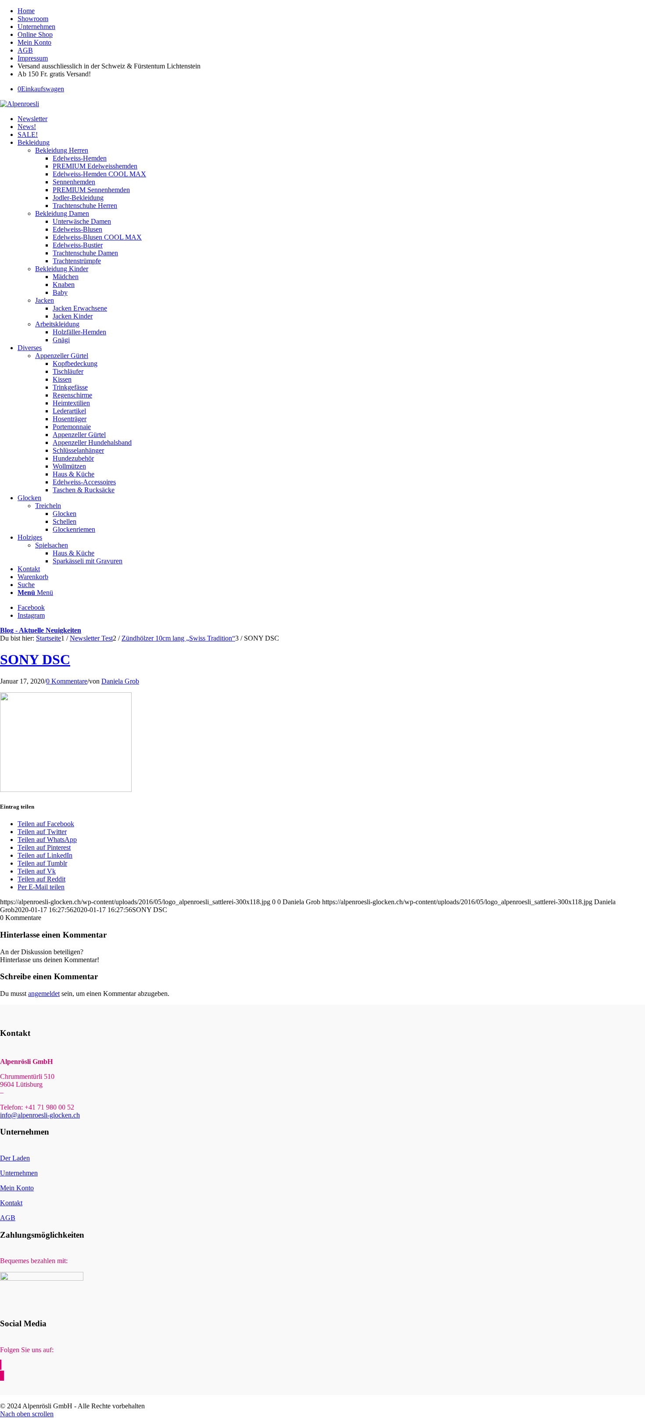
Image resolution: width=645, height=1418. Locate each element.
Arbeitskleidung (57, 324)
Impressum (33, 58)
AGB (25, 50)
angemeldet (44, 993)
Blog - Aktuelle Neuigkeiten (40, 630)
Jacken (44, 300)
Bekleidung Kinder (61, 268)
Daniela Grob (120, 681)
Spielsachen (51, 545)
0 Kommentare (66, 681)
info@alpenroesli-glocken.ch (40, 1115)
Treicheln (48, 505)
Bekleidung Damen (62, 213)
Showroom (33, 18)
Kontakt (11, 1203)
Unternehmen (36, 26)
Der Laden (15, 1158)
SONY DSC (35, 659)
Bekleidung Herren (61, 150)
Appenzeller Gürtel (61, 355)
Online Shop (35, 34)
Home (26, 10)
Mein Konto (34, 42)
